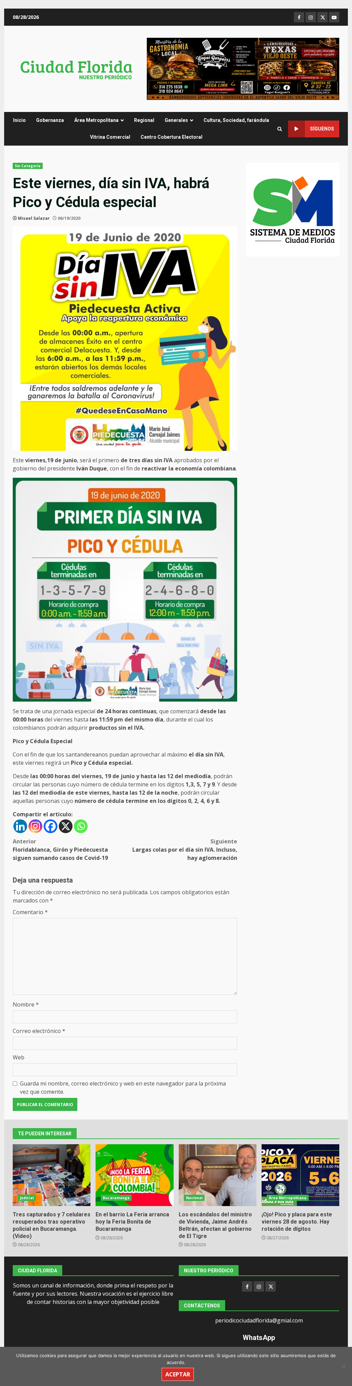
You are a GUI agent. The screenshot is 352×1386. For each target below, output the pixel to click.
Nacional (194, 1197)
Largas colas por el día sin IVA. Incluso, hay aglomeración (184, 850)
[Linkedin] (20, 826)
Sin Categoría (28, 165)
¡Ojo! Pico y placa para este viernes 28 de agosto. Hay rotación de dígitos (300, 1175)
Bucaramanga (116, 1197)
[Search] (279, 129)
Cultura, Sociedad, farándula (236, 120)
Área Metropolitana (96, 120)
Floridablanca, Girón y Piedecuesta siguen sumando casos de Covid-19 (60, 850)
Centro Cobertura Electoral (171, 137)
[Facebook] (50, 826)
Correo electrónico (39, 1031)
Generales (176, 120)
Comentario (30, 912)
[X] (66, 826)
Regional (144, 120)
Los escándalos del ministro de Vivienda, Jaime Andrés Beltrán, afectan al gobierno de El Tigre (217, 1175)
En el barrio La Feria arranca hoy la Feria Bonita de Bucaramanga (134, 1175)
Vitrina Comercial (110, 137)
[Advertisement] (243, 68)
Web (18, 1057)
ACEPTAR (177, 1374)
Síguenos (322, 129)
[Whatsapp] (81, 826)
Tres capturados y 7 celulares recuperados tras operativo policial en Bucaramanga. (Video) (51, 1175)
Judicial (27, 1197)
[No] (343, 1366)
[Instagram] (35, 826)
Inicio (19, 120)
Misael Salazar (34, 218)
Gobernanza (50, 120)
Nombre (26, 1004)
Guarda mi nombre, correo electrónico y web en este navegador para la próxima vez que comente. (123, 1087)
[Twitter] (270, 1286)
